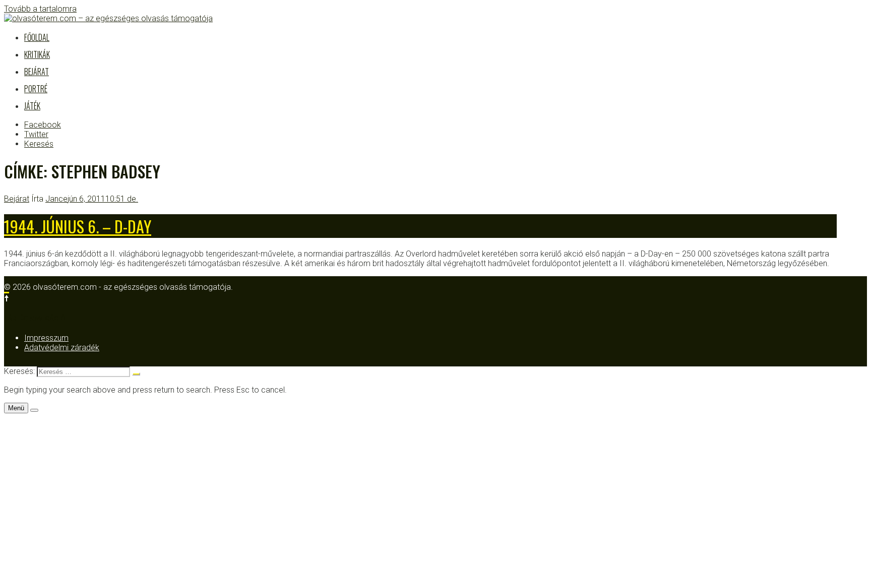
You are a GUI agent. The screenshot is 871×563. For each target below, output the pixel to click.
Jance (56, 199)
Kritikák (37, 54)
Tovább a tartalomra (40, 9)
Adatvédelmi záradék (61, 347)
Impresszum (46, 338)
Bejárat (36, 72)
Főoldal (36, 37)
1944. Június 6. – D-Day (77, 226)
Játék (32, 106)
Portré (35, 89)
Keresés (38, 144)
